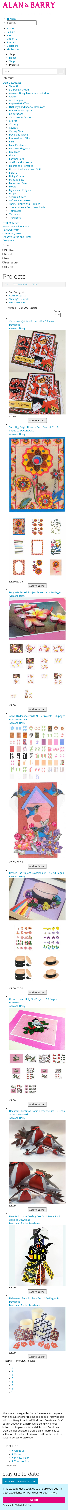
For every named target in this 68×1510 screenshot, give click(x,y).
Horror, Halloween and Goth (25, 169)
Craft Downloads (11, 82)
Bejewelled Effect (19, 103)
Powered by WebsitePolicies (17, 1505)
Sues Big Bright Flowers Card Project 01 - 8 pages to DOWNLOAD (34, 428)
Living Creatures (18, 176)
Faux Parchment (18, 145)
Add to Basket (37, 420)
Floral (12, 155)
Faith (12, 141)
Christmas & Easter (20, 117)
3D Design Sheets (19, 89)
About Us (19, 1450)
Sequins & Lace (17, 196)
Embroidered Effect (20, 138)
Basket (11, 31)
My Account (13, 49)
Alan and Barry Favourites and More (29, 93)
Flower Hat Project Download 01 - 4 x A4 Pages (36, 872)
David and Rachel (18, 134)
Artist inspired (17, 100)
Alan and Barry (17, 328)
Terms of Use (21, 1461)
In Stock (8, 254)
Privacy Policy (21, 1457)
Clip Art (13, 120)
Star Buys (9, 250)
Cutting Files (16, 131)
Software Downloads (21, 200)
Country (13, 127)
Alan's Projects (17, 295)
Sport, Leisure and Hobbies (24, 203)
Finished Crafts (10, 229)
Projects (14, 193)
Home (12, 57)
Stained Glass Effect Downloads (27, 207)
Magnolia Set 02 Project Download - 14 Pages (35, 592)
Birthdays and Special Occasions (27, 106)
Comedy (13, 124)
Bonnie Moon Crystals (21, 110)
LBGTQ (13, 172)
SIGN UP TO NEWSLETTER (20, 1481)
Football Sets (16, 158)
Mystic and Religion (20, 190)
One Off (9, 267)
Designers (8, 240)
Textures (14, 214)
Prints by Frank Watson (15, 226)
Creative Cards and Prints (17, 236)
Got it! (34, 1499)
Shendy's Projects (19, 299)
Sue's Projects (17, 302)
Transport (15, 217)
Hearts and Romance (21, 165)
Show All (13, 86)
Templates (15, 210)
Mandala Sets (16, 179)
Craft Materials (10, 223)
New (7, 258)
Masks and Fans (18, 183)
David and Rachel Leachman (24, 1223)
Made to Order (12, 262)
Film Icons (14, 151)
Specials (11, 42)
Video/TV (12, 38)
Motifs (12, 186)
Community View (11, 233)
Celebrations (16, 113)
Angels (13, 96)
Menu (12, 18)
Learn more (50, 1492)
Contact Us (20, 1454)
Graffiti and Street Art (21, 162)
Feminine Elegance (19, 148)
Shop (9, 35)
